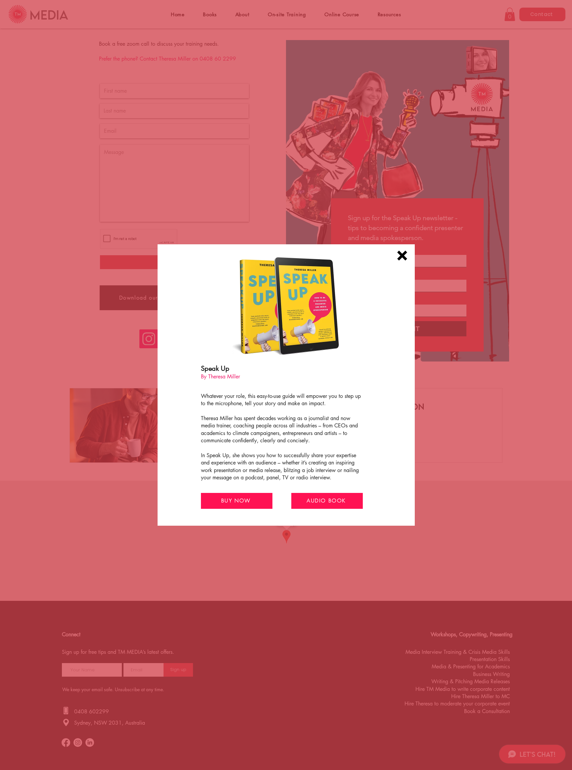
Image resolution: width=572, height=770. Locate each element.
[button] (402, 256)
